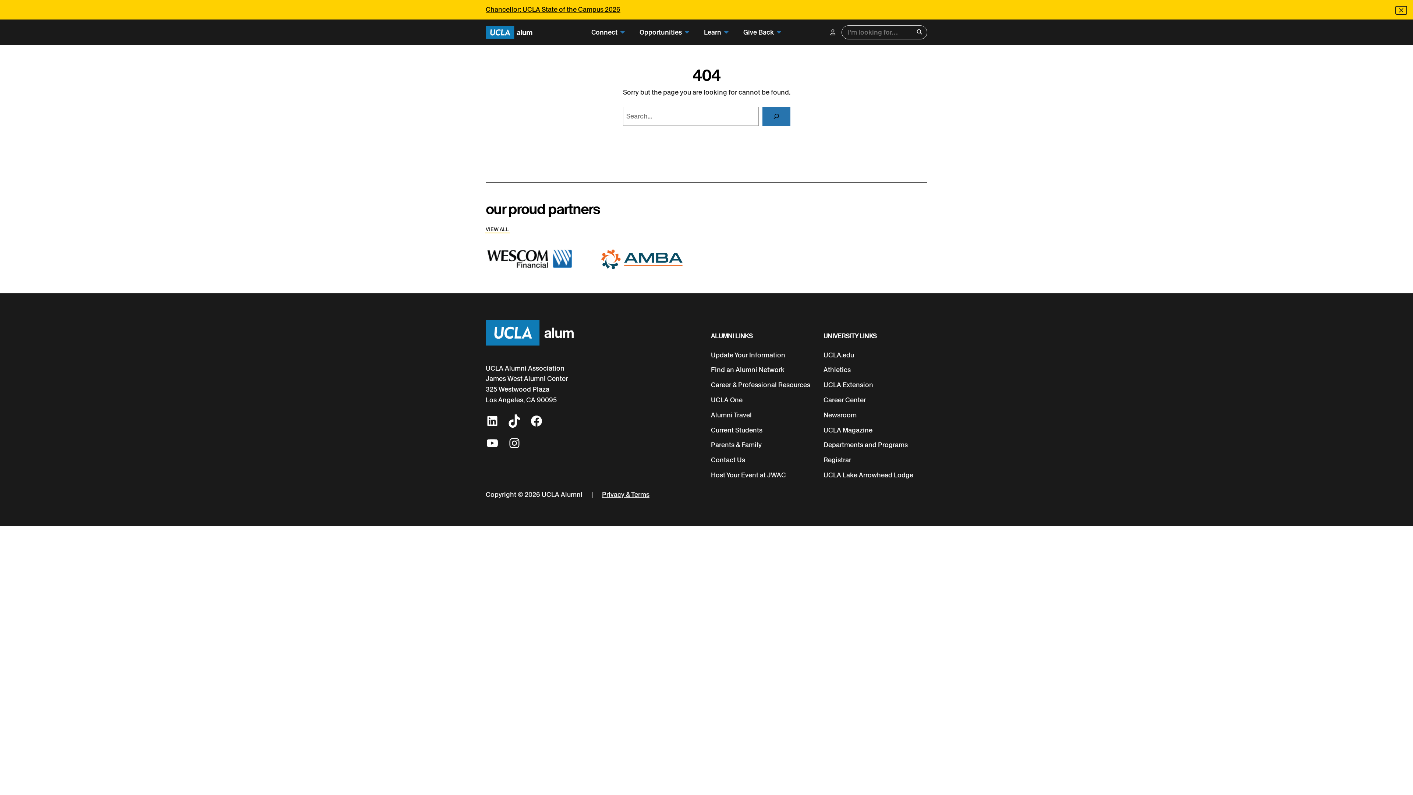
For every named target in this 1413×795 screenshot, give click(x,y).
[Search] (776, 116)
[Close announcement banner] (1401, 10)
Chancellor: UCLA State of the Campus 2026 (553, 10)
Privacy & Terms (625, 495)
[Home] (509, 32)
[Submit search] (919, 32)
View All (497, 229)
